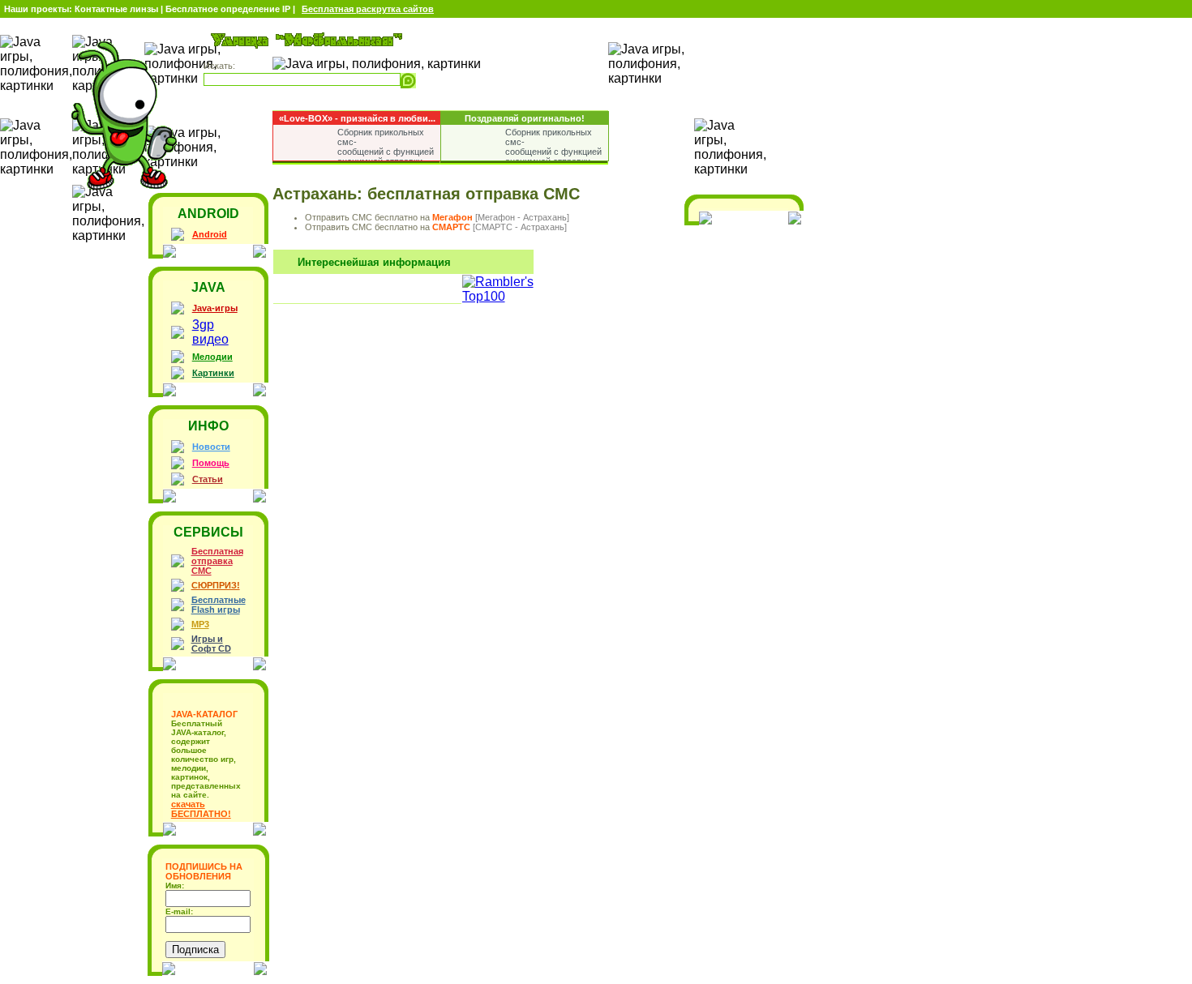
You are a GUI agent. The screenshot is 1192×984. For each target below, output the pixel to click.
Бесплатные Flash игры (218, 604)
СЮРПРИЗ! (215, 585)
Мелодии (212, 357)
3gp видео (210, 332)
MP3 (200, 624)
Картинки (213, 373)
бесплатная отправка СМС (473, 194)
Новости (211, 446)
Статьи (207, 479)
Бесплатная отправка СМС (217, 560)
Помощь (210, 463)
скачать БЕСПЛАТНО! (201, 809)
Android (209, 234)
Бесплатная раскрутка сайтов (368, 9)
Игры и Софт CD (211, 643)
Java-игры (215, 308)
